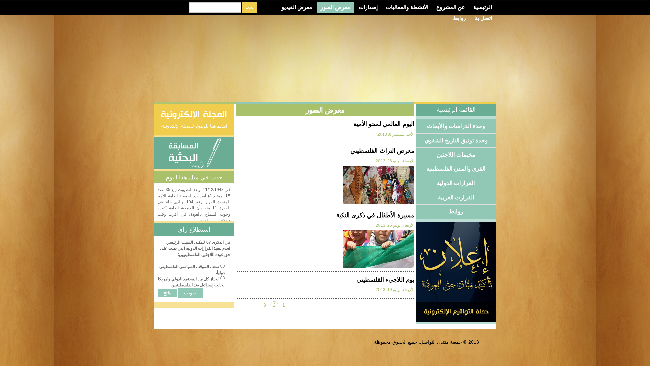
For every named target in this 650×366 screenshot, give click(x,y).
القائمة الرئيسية (456, 109)
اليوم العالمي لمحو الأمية (383, 124)
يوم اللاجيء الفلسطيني (385, 279)
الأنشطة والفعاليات (407, 7)
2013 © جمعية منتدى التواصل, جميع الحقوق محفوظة (426, 342)
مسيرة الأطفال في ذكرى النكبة (375, 215)
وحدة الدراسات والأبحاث (456, 126)
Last (240, 305)
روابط (459, 18)
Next (255, 305)
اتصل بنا (483, 18)
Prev (293, 305)
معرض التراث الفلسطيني (382, 150)
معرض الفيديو (297, 7)
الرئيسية (482, 7)
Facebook (179, 7)
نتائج (167, 293)
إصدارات (368, 7)
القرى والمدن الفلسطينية (456, 169)
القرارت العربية (456, 197)
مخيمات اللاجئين (456, 154)
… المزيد (206, 220)
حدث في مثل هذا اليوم (194, 177)
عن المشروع (450, 7)
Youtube (158, 7)
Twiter (169, 7)
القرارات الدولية (456, 183)
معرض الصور (335, 7)
